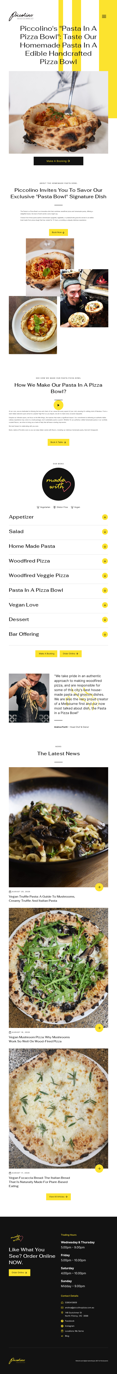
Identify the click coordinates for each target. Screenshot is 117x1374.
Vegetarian (45, 507)
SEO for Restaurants (102, 1361)
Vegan (77, 507)
